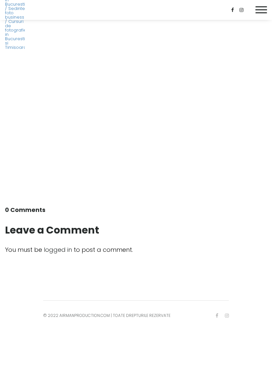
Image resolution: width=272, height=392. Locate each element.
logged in (58, 249)
